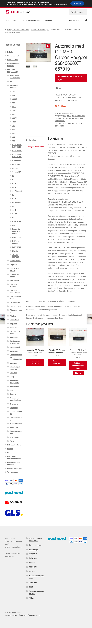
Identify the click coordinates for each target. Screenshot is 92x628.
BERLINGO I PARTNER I (17, 146)
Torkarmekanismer (16, 418)
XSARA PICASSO (15, 255)
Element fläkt (15, 302)
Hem (7, 20)
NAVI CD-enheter (15, 242)
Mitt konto (33, 566)
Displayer (13, 264)
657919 (74, 123)
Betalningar (33, 549)
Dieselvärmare (15, 261)
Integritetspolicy (35, 545)
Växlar (12, 441)
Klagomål (33, 553)
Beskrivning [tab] (31, 140)
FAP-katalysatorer (14, 445)
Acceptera (77, 3)
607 (13, 137)
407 (13, 129)
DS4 (13, 225)
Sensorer (13, 394)
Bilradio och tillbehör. (38, 29)
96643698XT (59, 126)
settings (64, 4)
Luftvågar (13, 363)
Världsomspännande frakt (36, 592)
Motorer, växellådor (14, 468)
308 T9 (14, 118)
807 (73, 115)
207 (64, 115)
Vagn (31, 586)
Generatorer (14, 320)
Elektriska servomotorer (15, 291)
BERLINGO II (17, 150)
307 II (69, 115)
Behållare (10, 52)
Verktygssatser (13, 472)
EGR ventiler (14, 280)
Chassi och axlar (13, 56)
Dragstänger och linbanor (13, 64)
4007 (14, 122)
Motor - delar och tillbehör (13, 463)
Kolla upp (33, 558)
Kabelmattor (14, 337)
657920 (80, 123)
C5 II (14, 210)
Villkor (15, 20)
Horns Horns (14, 327)
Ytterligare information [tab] (35, 146)
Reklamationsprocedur (36, 576)
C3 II (14, 183)
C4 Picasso (16, 202)
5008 (14, 133)
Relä (11, 390)
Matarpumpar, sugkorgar (15, 368)
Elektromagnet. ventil (15, 297)
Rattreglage (14, 386)
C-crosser (16, 164)
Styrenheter (14, 404)
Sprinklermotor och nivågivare (15, 399)
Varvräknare (14, 437)
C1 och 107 (16, 172)
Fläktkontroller (15, 306)
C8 (73, 118)
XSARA (15, 251)
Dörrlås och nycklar (14, 269)
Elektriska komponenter (20, 29)
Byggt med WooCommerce (29, 615)
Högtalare (13, 323)
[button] (48, 46)
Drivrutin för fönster (14, 275)
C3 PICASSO (17, 191)
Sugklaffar (14, 408)
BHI (11, 81)
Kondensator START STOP (15, 342)
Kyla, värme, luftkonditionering (14, 457)
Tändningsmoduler (16, 412)
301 (13, 103)
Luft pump (14, 351)
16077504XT (66, 123)
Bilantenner (16, 160)
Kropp (9, 452)
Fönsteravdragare (16, 311)
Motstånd (13, 373)
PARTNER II (16, 247)
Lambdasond (15, 347)
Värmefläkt (14, 427)
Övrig (12, 376)
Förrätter (13, 316)
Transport (48, 20)
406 (13, 125)
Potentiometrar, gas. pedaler (15, 381)
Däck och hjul (12, 59)
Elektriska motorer (13, 285)
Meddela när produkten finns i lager (70, 78)
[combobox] (78, 12)
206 (13, 91)
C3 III (14, 187)
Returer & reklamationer (31, 20)
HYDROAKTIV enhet (15, 332)
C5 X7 (14, 214)
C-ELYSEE (16, 168)
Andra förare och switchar (15, 76)
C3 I (67, 118)
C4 (48, 29)
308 (13, 114)
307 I (14, 106)
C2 (64, 118)
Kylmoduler (16, 237)
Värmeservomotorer (16, 432)
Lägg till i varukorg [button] (35, 362)
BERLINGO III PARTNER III (17, 155)
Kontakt (32, 562)
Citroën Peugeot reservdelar (35, 539)
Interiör (10, 448)
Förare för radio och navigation (16, 231)
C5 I (13, 206)
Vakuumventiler (16, 423)
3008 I (14, 99)
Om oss (32, 571)
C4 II (14, 198)
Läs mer (78, 373)
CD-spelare (16, 221)
